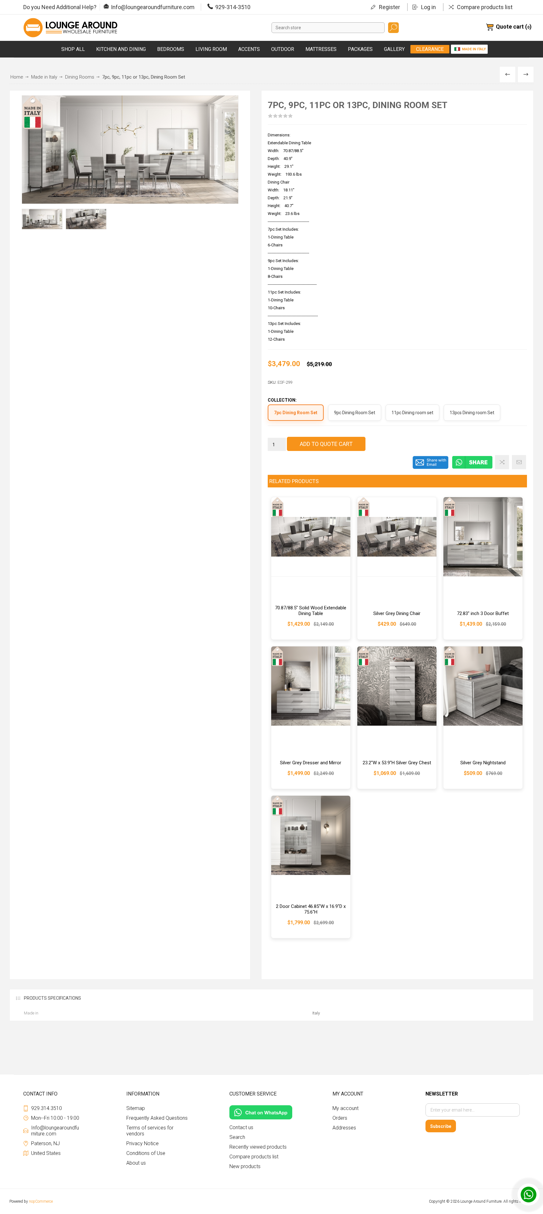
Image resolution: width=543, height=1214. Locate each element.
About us (136, 1163)
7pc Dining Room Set (295, 412)
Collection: (282, 400)
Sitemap (135, 1108)
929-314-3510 (232, 7)
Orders (339, 1118)
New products (245, 1166)
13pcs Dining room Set (472, 412)
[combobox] (328, 27)
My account (345, 1108)
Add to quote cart (326, 444)
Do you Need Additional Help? (59, 7)
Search (393, 27)
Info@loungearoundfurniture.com (153, 7)
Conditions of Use (145, 1153)
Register (389, 7)
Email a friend (519, 462)
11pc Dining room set (412, 412)
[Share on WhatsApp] (472, 467)
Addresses (344, 1128)
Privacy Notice (142, 1143)
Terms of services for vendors (149, 1131)
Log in (428, 7)
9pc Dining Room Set (354, 412)
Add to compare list (502, 462)
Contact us (241, 1127)
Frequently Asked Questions (157, 1118)
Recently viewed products (258, 1147)
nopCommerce (41, 1201)
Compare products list (485, 7)
